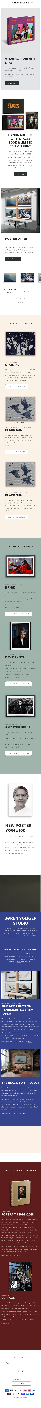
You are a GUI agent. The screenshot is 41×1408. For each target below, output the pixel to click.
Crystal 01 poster (27, 288)
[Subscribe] (35, 1363)
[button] (4, 3)
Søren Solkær (23, 1397)
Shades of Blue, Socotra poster (10, 288)
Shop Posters (13, 259)
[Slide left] (16, 299)
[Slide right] (25, 299)
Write (6, 936)
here (19, 962)
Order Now (12, 83)
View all (20, 302)
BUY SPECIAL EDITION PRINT (18, 614)
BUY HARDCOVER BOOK (16, 387)
